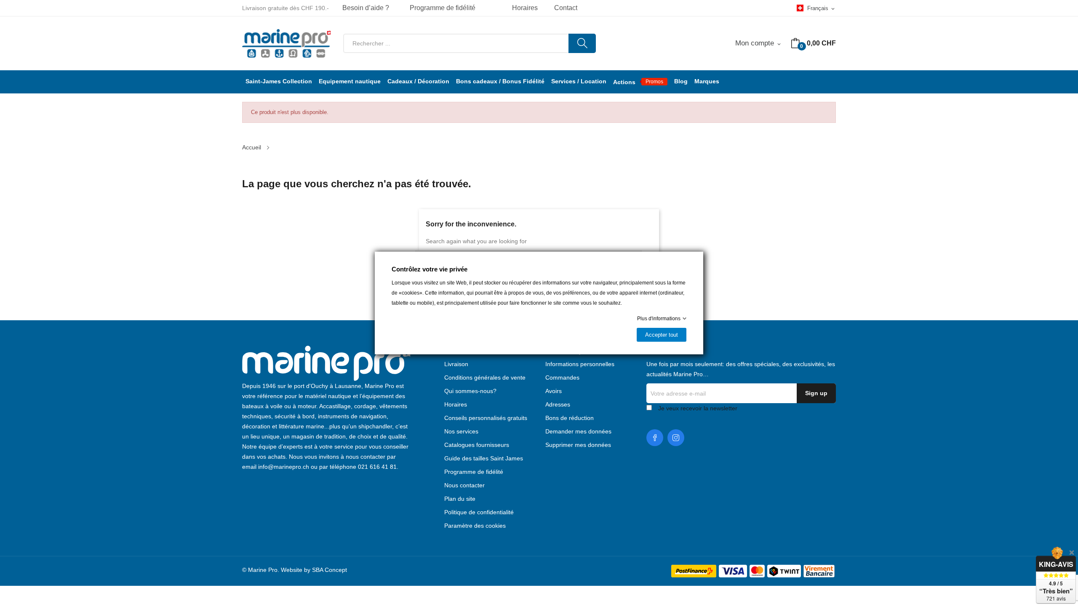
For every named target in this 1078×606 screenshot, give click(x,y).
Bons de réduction (569, 418)
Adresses (557, 404)
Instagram (675, 437)
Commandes (562, 377)
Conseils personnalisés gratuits (485, 418)
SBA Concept (329, 569)
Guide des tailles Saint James (483, 458)
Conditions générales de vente (485, 377)
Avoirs (553, 391)
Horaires (455, 404)
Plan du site (459, 498)
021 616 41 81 (377, 466)
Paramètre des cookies (475, 525)
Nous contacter (464, 485)
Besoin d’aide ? (365, 7)
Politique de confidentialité (479, 512)
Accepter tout (661, 335)
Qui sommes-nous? (470, 391)
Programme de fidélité (442, 7)
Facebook (654, 437)
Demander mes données (578, 431)
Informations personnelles (579, 364)
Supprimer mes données (578, 444)
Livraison (456, 364)
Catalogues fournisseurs (476, 444)
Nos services (461, 431)
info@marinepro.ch (283, 466)
